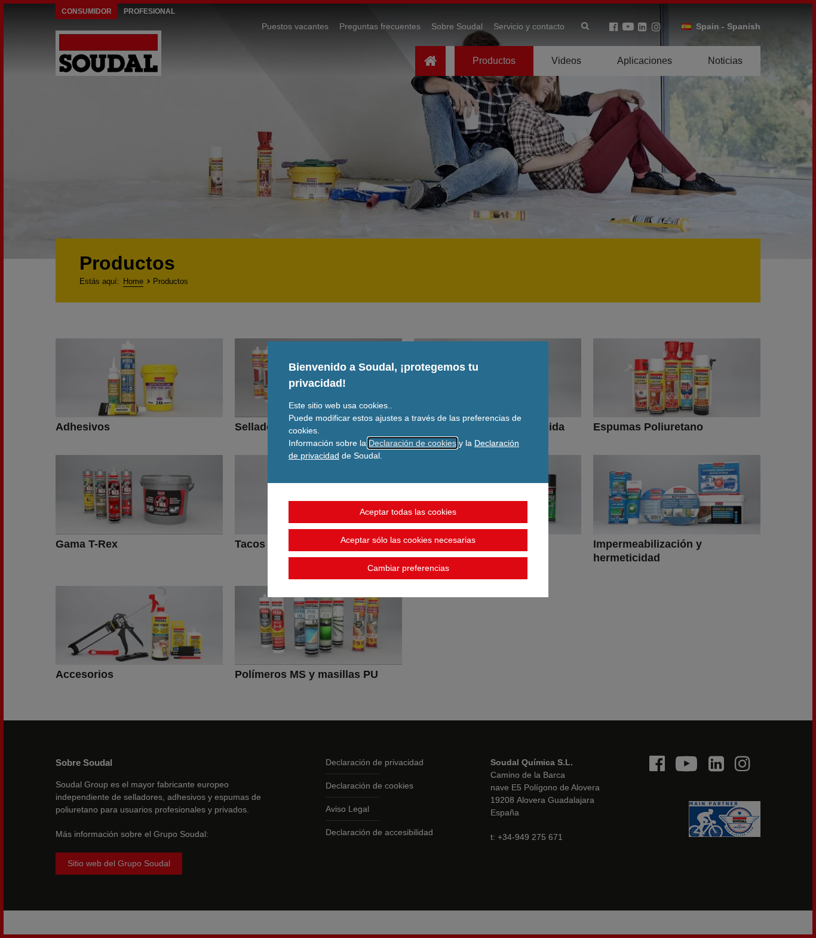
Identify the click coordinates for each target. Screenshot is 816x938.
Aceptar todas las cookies (408, 512)
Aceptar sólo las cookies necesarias (408, 540)
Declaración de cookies (412, 443)
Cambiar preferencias (408, 568)
